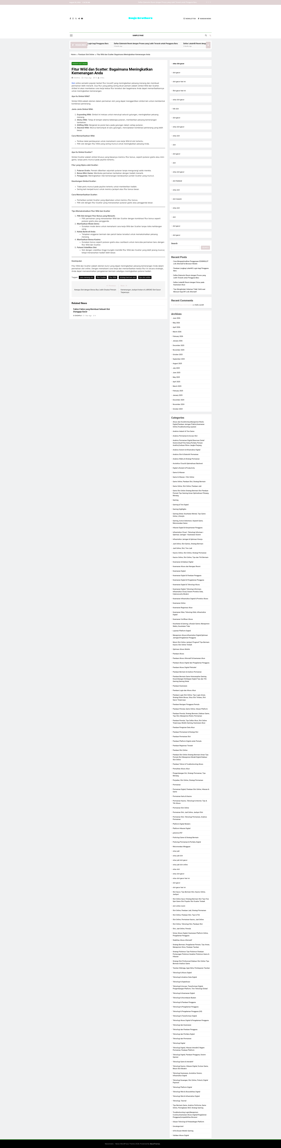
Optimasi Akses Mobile (181, 649)
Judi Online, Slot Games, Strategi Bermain (188, 544)
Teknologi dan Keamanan (182, 1025)
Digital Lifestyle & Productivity (184, 468)
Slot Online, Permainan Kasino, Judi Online (188, 920)
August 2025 (177, 363)
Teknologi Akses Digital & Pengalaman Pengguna (191, 1020)
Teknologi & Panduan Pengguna (184, 1002)
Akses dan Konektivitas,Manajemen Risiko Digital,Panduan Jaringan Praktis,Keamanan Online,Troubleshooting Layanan (188, 424)
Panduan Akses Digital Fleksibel (184, 667)
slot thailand (177, 181)
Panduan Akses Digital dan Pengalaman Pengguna (191, 663)
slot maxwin (177, 199)
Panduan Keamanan (180, 686)
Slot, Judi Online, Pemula (182, 929)
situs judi (176, 851)
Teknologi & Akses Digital (182, 973)
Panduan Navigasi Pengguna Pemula (186, 704)
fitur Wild (112, 277)
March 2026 (177, 332)
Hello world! (199, 305)
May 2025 (176, 377)
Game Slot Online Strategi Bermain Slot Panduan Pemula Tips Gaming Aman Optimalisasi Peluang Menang (191, 493)
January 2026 (177, 341)
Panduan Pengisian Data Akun (184, 727)
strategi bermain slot (128, 277)
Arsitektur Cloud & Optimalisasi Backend (188, 463)
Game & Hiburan (179, 472)
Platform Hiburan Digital (181, 828)
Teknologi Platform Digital (182, 1087)
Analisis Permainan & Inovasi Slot (185, 436)
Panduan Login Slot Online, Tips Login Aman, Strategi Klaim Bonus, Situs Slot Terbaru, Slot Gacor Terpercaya (189, 697)
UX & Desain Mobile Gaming (183, 1131)
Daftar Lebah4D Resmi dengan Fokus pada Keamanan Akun (175, 2)
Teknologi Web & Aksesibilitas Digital (186, 1092)
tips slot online (144, 277)
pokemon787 (177, 833)
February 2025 (178, 391)
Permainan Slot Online (181, 808)
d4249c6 (77, 78)
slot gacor (176, 73)
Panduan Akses (178, 654)
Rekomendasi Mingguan (181, 847)
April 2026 (176, 327)
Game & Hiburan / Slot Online (183, 477)
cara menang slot (86, 277)
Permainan (177, 785)
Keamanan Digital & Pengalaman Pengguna (188, 580)
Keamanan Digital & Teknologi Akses (186, 585)
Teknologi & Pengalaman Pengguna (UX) (187, 1011)
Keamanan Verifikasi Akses (183, 619)
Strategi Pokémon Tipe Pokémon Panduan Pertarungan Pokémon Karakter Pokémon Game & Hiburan (191, 954)
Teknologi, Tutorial (179, 1101)
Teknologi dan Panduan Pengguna (185, 1029)
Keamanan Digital (179, 571)
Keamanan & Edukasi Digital (183, 562)
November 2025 (178, 350)
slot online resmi (179, 906)
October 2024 (178, 409)
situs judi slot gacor (180, 860)
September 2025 (179, 359)
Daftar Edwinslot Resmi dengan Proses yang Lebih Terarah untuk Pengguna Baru (99, 43)
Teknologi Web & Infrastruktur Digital (186, 1096)
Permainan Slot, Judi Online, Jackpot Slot (188, 812)
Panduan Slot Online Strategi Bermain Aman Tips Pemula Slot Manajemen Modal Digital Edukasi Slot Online (190, 757)
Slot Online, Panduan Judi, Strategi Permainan (189, 910)
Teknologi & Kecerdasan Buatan (184, 998)
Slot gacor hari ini (179, 91)
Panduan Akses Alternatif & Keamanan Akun (189, 658)
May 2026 (176, 323)
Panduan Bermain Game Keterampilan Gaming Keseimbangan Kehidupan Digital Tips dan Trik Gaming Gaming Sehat (190, 679)
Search (174, 243)
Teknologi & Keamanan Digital (184, 993)
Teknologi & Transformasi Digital (185, 1016)
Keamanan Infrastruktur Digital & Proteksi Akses (190, 599)
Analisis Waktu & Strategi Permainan (186, 459)
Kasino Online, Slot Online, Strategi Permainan (189, 553)
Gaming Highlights (179, 509)
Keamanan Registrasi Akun (182, 608)
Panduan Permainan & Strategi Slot (185, 732)
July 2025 (176, 368)
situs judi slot (178, 856)
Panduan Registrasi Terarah (183, 746)
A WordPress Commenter (182, 305)
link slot (176, 109)
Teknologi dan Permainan (182, 1039)
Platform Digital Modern (181, 824)
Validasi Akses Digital (181, 1135)
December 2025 (178, 345)
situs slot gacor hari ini (181, 878)
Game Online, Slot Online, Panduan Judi (187, 486)
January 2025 (177, 395)
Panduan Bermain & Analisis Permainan (187, 672)
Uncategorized (178, 1126)
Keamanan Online (179, 603)
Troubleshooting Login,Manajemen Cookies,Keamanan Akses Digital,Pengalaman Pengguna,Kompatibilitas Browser (189, 1114)
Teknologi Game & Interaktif (183, 1062)
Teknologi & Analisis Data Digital (185, 977)
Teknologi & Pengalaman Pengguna (185, 1007)
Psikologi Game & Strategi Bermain (185, 837)
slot (174, 145)
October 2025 (178, 355)
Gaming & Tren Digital (181, 505)
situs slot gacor (178, 100)
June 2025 (176, 373)
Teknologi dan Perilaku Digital (184, 1034)
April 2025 (176, 382)
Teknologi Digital (179, 1043)
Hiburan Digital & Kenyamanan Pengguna (187, 528)
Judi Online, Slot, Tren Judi (182, 548)
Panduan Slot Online (79, 64)
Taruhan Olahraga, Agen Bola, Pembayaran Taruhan (191, 968)
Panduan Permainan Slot (182, 737)
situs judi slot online (180, 865)
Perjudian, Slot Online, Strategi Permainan (188, 780)
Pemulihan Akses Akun (181, 769)
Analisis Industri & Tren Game (183, 431)
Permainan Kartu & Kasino (182, 796)
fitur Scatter (101, 277)
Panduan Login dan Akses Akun (184, 690)
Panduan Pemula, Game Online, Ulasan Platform (190, 709)
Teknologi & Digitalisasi (181, 982)
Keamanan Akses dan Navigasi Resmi (186, 566)
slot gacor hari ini (179, 82)
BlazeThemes (155, 1144)
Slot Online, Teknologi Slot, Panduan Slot (188, 924)
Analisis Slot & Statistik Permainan (185, 454)
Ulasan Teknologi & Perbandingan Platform (188, 1122)
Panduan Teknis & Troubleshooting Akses (188, 764)
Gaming (175, 500)
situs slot (176, 136)
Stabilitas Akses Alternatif (182, 940)
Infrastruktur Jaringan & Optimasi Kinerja (187, 539)
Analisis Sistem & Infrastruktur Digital (186, 450)
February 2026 (178, 336)
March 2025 (177, 386)
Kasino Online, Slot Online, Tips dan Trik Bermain (190, 557)
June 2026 (176, 318)
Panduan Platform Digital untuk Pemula (187, 741)
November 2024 (178, 404)
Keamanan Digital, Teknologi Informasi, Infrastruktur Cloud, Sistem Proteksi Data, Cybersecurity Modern (188, 591)
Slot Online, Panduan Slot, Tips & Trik (186, 915)
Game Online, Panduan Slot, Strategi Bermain (189, 482)
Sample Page (138, 35)
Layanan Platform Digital (182, 631)
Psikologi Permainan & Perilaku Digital (187, 842)
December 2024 (178, 400)
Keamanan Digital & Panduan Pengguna (187, 576)
